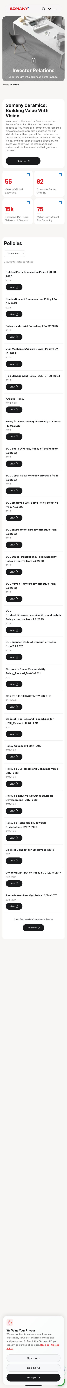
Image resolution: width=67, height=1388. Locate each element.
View (12, 287)
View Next (32, 927)
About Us (22, 161)
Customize (33, 1358)
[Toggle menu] (55, 9)
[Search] (43, 9)
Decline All (33, 1367)
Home (5, 85)
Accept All (33, 1377)
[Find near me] (49, 9)
